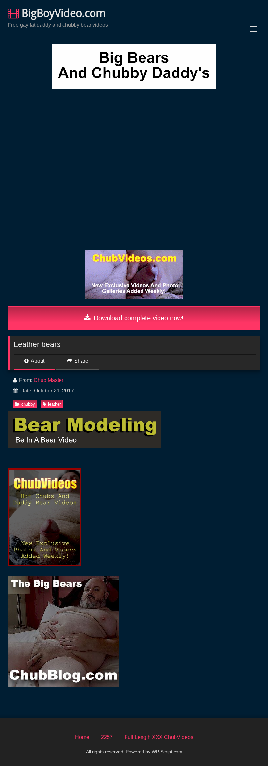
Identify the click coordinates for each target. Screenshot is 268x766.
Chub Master (48, 380)
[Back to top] (248, 746)
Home (82, 737)
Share (80, 361)
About (37, 361)
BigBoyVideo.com (62, 13)
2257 (107, 737)
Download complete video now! (138, 318)
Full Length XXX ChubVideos (159, 737)
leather (54, 404)
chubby (28, 404)
